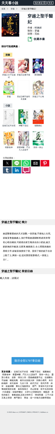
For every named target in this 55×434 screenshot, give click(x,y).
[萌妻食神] (9, 145)
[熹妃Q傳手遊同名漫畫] (23, 94)
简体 (50, 3)
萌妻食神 (9, 147)
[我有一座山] (38, 145)
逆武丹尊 (44, 383)
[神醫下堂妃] (23, 123)
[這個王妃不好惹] (9, 123)
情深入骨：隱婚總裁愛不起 (30, 377)
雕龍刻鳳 (14, 380)
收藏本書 (39, 38)
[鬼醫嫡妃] (38, 123)
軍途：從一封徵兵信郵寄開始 (37, 398)
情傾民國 (39, 395)
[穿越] (9, 94)
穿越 (13, 9)
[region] (27, 195)
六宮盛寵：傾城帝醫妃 (12, 392)
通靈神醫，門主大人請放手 (25, 374)
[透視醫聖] (38, 73)
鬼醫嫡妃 (38, 125)
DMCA (29, 412)
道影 (14, 377)
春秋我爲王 (23, 389)
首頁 (3, 9)
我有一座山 (38, 147)
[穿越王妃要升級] (23, 73)
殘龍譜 (46, 392)
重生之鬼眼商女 (23, 386)
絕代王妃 (34, 383)
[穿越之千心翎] (38, 94)
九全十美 (24, 383)
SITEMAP (22, 412)
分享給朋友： (9, 158)
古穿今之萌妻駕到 (33, 392)
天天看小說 (9, 3)
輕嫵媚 (38, 27)
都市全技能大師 (27, 380)
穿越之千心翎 (38, 96)
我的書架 (38, 3)
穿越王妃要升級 (23, 75)
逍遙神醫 (10, 386)
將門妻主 (18, 398)
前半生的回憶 (46, 389)
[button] (7, 163)
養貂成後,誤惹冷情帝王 (22, 395)
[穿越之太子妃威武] (9, 73)
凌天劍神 (14, 383)
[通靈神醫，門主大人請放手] (23, 145)
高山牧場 (34, 389)
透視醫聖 (38, 75)
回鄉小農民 (41, 380)
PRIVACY (36, 412)
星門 (34, 386)
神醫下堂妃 (23, 125)
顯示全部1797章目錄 (27, 360)
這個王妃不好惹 (9, 125)
